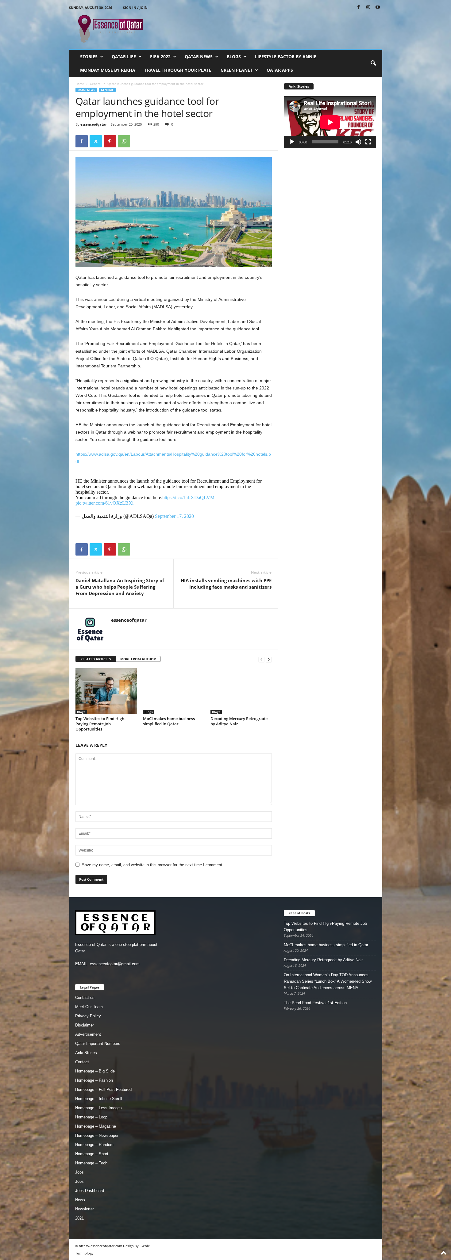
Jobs (79, 1172)
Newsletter (84, 1209)
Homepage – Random (94, 1144)
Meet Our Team (89, 1006)
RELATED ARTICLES (95, 659)
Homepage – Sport (91, 1154)
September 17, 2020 (174, 516)
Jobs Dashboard (89, 1190)
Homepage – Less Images (98, 1108)
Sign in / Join (135, 7)
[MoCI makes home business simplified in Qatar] (173, 691)
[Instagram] (368, 7)
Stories (89, 56)
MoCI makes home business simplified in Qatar (169, 721)
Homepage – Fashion (94, 1080)
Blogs (234, 56)
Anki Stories (86, 1052)
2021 (79, 1218)
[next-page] (269, 659)
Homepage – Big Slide (95, 1071)
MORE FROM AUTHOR (138, 659)
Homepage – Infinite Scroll (98, 1098)
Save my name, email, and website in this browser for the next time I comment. (152, 865)
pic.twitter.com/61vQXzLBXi (104, 503)
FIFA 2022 (160, 56)
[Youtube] (377, 7)
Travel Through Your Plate (178, 70)
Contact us (84, 997)
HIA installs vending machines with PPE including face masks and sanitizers (226, 583)
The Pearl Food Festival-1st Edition (315, 1002)
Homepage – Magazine (95, 1126)
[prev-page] (261, 659)
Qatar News (199, 56)
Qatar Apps (280, 70)
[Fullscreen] (368, 142)
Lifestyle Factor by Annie (285, 56)
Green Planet (236, 70)
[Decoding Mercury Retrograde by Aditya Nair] (241, 691)
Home (79, 84)
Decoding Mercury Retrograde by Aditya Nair (239, 721)
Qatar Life (124, 56)
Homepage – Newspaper (96, 1135)
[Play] (292, 142)
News (80, 1199)
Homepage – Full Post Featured (103, 1089)
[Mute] (358, 142)
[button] (373, 63)
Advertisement (88, 1034)
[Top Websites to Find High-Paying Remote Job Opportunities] (106, 691)
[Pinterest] (110, 141)
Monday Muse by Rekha (107, 70)
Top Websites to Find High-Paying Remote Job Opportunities (100, 724)
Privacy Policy (88, 1016)
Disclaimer (84, 1025)
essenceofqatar (93, 124)
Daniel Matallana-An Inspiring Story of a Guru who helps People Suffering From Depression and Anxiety (119, 586)
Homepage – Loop (91, 1117)
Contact (82, 1062)
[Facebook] (358, 7)
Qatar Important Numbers (97, 1043)
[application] (330, 122)
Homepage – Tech (91, 1163)
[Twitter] (96, 141)
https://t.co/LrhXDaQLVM (188, 497)
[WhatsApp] (124, 141)
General (96, 84)
